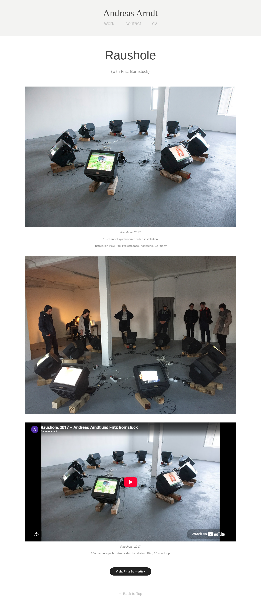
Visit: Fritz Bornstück (130, 571)
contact (133, 23)
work (109, 23)
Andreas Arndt (130, 13)
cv (154, 23)
